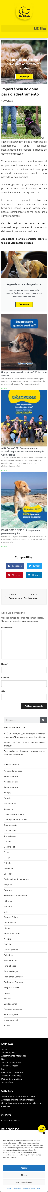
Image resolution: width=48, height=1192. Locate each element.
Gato (6, 912)
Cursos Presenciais (10, 1120)
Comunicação (10, 825)
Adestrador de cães (13, 771)
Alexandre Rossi (9, 1052)
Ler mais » (4, 389)
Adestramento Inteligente (13, 1056)
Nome (4, 664)
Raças (7, 993)
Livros (7, 928)
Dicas (6, 852)
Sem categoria (11, 1014)
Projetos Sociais (11, 987)
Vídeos (7, 1025)
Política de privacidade (31, 1188)
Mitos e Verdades (12, 933)
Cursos (7, 841)
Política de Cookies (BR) (12, 1072)
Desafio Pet (9, 847)
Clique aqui (24, 76)
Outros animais (11, 950)
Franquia (8, 906)
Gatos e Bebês (11, 917)
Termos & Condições (11, 1076)
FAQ (3, 1069)
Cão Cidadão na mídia (14, 814)
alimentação (10, 803)
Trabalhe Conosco (9, 1066)
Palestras (8, 955)
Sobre (4, 1049)
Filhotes (8, 901)
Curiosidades (10, 830)
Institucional (10, 922)
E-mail (5, 678)
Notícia (7, 939)
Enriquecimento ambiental (16, 879)
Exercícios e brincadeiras (15, 895)
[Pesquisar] (43, 720)
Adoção (7, 792)
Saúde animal (10, 1004)
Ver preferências (24, 1182)
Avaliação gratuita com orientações (17, 1100)
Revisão (7, 998)
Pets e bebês (10, 966)
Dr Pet (7, 858)
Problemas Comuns (13, 977)
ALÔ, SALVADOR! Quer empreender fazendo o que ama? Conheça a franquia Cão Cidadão (22, 451)
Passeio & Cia (10, 960)
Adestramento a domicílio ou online (18, 1096)
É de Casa (8, 863)
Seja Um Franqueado (11, 1062)
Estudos (8, 885)
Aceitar (24, 1168)
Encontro (8, 868)
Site (3, 691)
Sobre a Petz (7, 1082)
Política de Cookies (14, 1188)
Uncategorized (11, 1020)
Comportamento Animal (15, 820)
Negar (24, 1175)
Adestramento (11, 776)
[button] (44, 1133)
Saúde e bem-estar (13, 1009)
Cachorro (8, 809)
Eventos (8, 890)
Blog (3, 1059)
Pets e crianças (11, 971)
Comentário (7, 627)
